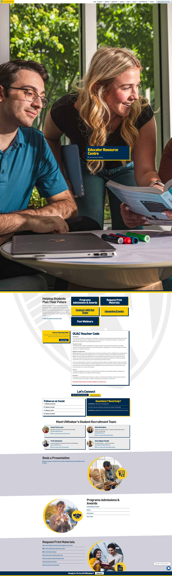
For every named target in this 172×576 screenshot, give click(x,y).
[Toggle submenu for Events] (131, 1)
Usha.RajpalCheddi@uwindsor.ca (103, 444)
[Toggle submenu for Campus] (137, 1)
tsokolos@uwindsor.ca (55, 444)
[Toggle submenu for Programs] (103, 1)
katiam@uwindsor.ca (100, 432)
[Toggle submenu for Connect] (154, 1)
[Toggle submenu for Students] (125, 1)
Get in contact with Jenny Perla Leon (61, 433)
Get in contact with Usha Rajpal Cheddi (105, 447)
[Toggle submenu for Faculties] (110, 1)
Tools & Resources (143, 1)
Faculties (107, 1)
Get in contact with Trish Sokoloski (60, 447)
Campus (134, 1)
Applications (114, 1)
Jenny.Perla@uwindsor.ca (56, 431)
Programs (99, 1)
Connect (152, 1)
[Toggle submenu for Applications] (118, 1)
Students (122, 1)
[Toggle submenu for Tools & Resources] (148, 1)
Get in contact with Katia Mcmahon (104, 435)
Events (128, 1)
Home (95, 1)
